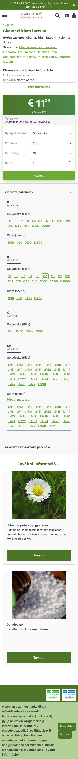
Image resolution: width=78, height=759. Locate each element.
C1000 (65, 281)
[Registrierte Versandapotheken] (53, 694)
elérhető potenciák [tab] (19, 192)
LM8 (11, 369)
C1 (9, 276)
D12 (67, 221)
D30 (18, 226)
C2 (16, 276)
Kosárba (39, 175)
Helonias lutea (47, 52)
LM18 (44, 374)
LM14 (66, 369)
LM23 (33, 379)
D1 (9, 221)
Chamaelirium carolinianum (38, 47)
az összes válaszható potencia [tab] (27, 447)
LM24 (44, 379)
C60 (35, 281)
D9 (53, 221)
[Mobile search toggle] (58, 15)
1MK (10, 331)
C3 (23, 276)
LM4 (39, 365)
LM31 (51, 426)
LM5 (48, 365)
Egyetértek (67, 726)
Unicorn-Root (46, 57)
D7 (46, 221)
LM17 (32, 374)
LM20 (66, 374)
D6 (40, 221)
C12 (10, 281)
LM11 (38, 369)
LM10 (28, 369)
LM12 (47, 369)
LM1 (10, 365)
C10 (67, 276)
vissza (9, 25)
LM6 (58, 365)
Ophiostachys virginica (19, 57)
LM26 (66, 379)
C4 (30, 276)
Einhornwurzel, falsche (19, 52)
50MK (29, 331)
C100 (43, 281)
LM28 (21, 384)
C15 (18, 281)
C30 (26, 281)
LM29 (31, 384)
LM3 (29, 365)
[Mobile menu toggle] (4, 15)
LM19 (55, 374)
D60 (27, 226)
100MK (40, 331)
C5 (37, 276)
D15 (10, 226)
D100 (35, 226)
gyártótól (45, 7)
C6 (45, 276)
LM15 (11, 374)
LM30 (42, 384)
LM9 (19, 369)
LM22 (22, 379)
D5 (34, 221)
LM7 (67, 365)
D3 (21, 221)
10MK (19, 331)
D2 (15, 221)
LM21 (11, 379)
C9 (60, 276)
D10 (59, 221)
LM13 (57, 369)
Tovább (39, 555)
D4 (28, 221)
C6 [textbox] (35, 143)
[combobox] (52, 143)
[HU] (31, 15)
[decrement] (70, 165)
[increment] (70, 161)
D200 (46, 226)
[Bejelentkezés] (74, 15)
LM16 (22, 374)
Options (65, 734)
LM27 (11, 384)
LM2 (20, 365)
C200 (54, 281)
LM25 (55, 379)
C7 (53, 276)
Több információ (39, 86)
